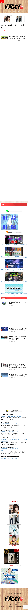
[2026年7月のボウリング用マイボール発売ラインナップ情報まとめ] (14, 267)
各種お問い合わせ (17, 593)
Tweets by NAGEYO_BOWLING (9, 458)
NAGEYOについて (6, 592)
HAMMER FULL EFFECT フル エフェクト (11, 416)
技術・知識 (20, 40)
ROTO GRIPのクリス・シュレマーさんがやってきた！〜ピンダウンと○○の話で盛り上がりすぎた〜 (18, 365)
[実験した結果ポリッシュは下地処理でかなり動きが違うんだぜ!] (14, 255)
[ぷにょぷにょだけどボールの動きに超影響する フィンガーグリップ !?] (14, 243)
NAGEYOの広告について (17, 592)
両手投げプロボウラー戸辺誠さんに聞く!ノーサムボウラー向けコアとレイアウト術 (18, 338)
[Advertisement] (14, 107)
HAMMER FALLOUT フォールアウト (10, 431)
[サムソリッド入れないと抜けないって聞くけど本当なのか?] (14, 280)
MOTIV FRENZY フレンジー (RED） (10, 424)
